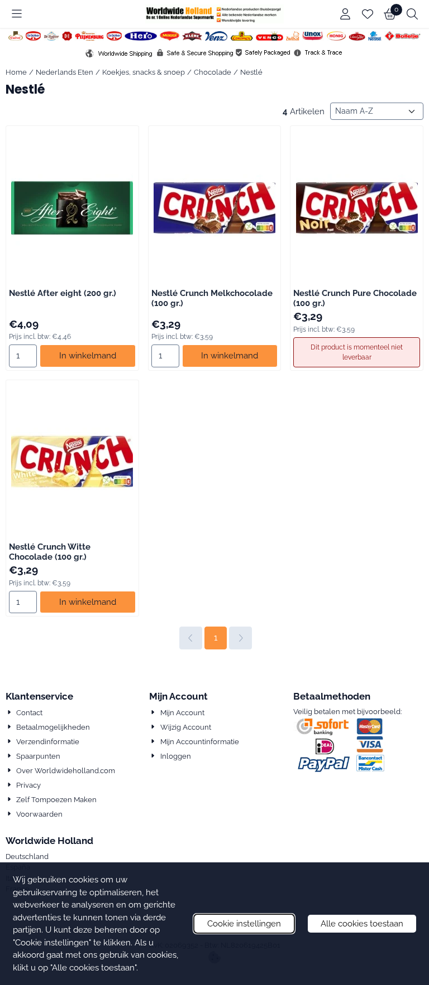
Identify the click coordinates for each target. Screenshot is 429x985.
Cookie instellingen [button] (244, 924)
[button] (17, 14)
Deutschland (27, 856)
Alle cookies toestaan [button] (362, 924)
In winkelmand (87, 356)
